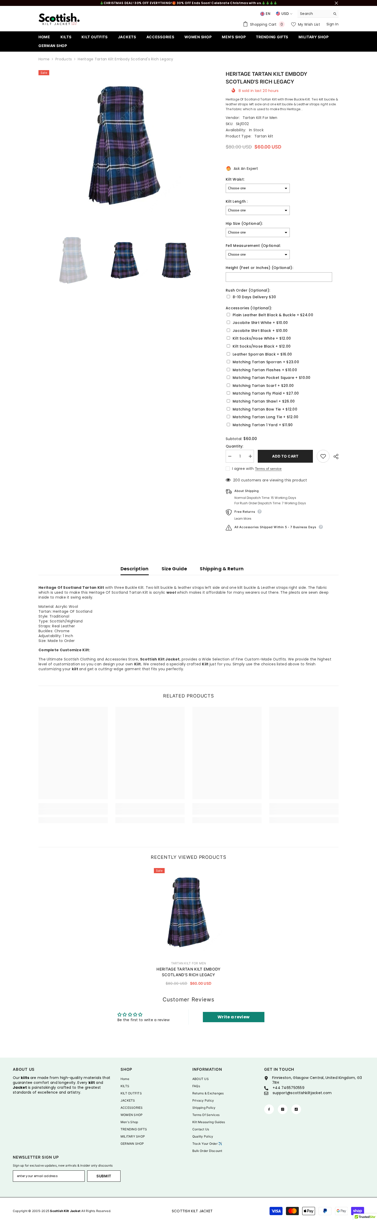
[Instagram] (282, 1109)
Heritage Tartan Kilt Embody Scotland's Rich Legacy (188, 972)
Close (336, 3)
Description (135, 568)
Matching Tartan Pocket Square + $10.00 (272, 377)
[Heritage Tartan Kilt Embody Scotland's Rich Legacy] (188, 912)
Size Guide (174, 568)
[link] (73, 812)
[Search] (318, 14)
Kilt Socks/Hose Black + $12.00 (262, 346)
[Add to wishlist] (323, 456)
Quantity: (234, 446)
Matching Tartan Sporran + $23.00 (266, 362)
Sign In (332, 24)
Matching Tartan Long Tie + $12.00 (265, 417)
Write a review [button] (233, 1017)
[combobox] (314, 13)
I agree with (243, 468)
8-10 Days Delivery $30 (254, 297)
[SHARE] (334, 456)
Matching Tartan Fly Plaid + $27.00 (266, 393)
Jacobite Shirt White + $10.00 (260, 322)
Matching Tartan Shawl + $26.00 (264, 401)
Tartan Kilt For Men (260, 117)
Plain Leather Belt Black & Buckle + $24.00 (273, 315)
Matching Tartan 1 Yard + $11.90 (263, 425)
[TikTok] (296, 1109)
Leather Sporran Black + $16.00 (262, 354)
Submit (103, 1176)
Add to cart (285, 456)
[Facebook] (269, 1109)
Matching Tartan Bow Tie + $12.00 (265, 409)
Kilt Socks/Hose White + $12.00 (262, 338)
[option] (124, 145)
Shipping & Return (222, 568)
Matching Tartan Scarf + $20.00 (263, 385)
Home (43, 59)
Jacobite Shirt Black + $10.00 (260, 330)
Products (63, 59)
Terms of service (268, 469)
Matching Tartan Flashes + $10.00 (265, 370)
